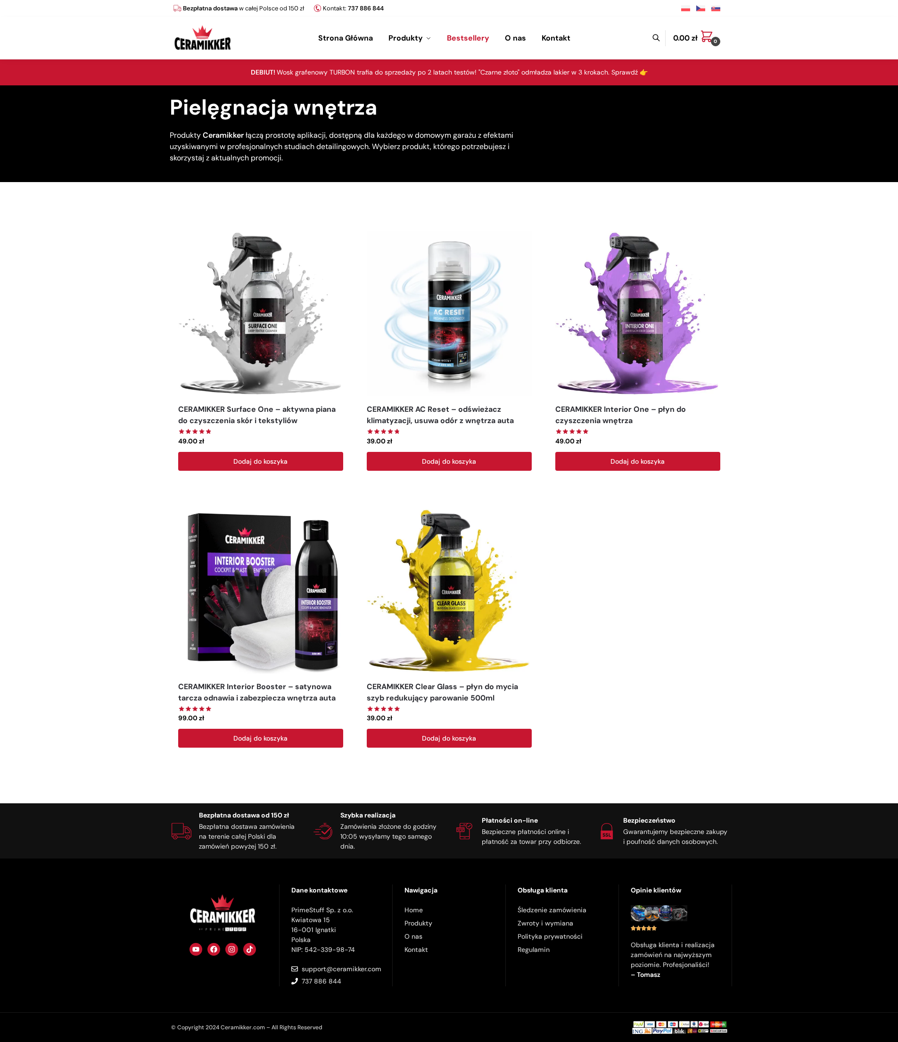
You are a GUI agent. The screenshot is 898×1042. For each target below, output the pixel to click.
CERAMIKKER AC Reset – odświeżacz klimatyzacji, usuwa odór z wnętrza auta (440, 414)
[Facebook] (213, 949)
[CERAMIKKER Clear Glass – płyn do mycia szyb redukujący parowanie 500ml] (449, 591)
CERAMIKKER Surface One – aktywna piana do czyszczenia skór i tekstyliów (257, 414)
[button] (699, 38)
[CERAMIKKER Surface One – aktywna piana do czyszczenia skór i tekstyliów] (260, 313)
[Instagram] (231, 949)
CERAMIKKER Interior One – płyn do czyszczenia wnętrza (620, 414)
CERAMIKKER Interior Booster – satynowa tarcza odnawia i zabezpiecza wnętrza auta (257, 692)
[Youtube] (195, 949)
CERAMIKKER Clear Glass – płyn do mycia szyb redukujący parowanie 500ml (442, 692)
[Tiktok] (249, 949)
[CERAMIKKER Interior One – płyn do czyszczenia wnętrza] (637, 313)
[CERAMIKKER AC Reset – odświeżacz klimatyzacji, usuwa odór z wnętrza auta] (449, 313)
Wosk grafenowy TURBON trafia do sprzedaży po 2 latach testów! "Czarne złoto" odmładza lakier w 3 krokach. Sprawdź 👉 (449, 72)
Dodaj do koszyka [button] (260, 461)
